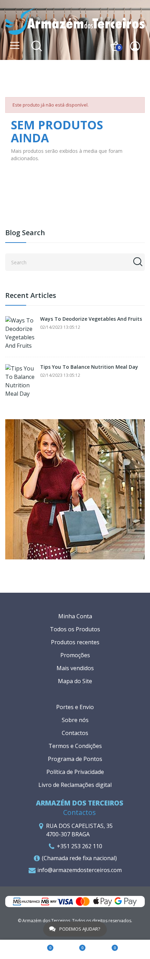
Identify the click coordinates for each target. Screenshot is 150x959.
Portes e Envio (75, 707)
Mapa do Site (75, 681)
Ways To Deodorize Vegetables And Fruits (91, 319)
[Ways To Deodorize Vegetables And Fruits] (21, 333)
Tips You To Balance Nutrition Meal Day (89, 367)
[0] (42, 949)
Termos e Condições (75, 746)
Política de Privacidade (75, 772)
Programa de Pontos (75, 759)
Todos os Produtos (75, 629)
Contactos (75, 733)
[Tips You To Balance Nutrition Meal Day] (21, 381)
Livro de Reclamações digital (75, 785)
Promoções (75, 655)
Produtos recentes (75, 642)
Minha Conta (75, 616)
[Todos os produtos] (75, 489)
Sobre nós (75, 720)
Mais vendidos (75, 668)
